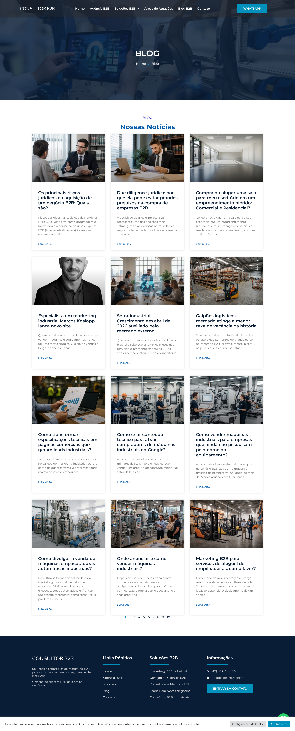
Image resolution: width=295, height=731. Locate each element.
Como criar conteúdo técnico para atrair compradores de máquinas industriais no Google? (146, 442)
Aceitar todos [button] (279, 724)
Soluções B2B (125, 8)
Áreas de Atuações (158, 8)
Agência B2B (99, 8)
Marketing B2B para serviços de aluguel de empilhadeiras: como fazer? (226, 563)
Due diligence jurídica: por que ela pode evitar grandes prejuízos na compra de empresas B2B (147, 200)
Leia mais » (45, 244)
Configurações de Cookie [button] (248, 724)
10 (168, 617)
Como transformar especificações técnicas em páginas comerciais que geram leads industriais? (67, 442)
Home (80, 8)
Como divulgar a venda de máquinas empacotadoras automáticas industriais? (66, 563)
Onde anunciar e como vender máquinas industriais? (142, 563)
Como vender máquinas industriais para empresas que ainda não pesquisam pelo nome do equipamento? (224, 444)
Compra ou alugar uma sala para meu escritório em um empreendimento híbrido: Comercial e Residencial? (226, 200)
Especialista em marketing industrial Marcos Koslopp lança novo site (67, 320)
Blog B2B (185, 8)
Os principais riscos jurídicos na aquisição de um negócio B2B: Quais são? (65, 200)
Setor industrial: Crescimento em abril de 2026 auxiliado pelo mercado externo (143, 323)
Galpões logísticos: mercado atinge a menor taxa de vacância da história (226, 320)
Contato (203, 8)
